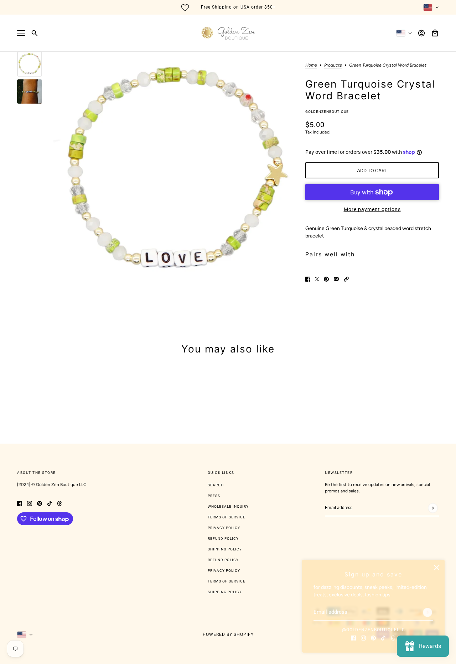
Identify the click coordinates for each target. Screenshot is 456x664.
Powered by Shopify (228, 634)
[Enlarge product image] (173, 172)
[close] (436, 567)
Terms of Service (226, 517)
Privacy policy (224, 570)
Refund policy (223, 560)
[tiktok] (383, 637)
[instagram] (363, 637)
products (333, 65)
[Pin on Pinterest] (326, 278)
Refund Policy (223, 538)
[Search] (34, 33)
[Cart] (435, 33)
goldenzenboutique (327, 112)
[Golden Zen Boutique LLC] (228, 33)
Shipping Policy (225, 549)
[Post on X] (317, 278)
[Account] (421, 33)
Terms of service (226, 581)
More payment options (372, 209)
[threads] (393, 637)
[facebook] (353, 637)
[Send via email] (336, 278)
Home (311, 65)
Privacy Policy (224, 528)
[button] (346, 278)
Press (214, 496)
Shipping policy (225, 592)
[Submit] (427, 612)
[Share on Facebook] (307, 278)
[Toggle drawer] (21, 33)
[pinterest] (373, 637)
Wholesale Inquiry (228, 506)
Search (216, 485)
